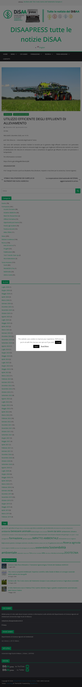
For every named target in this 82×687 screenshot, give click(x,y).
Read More (45, 346)
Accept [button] (58, 342)
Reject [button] (36, 346)
